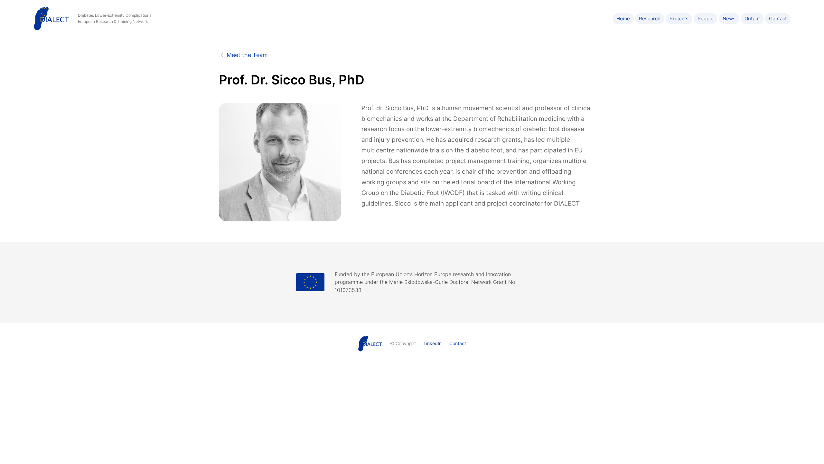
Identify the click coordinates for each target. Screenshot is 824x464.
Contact (457, 343)
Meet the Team (247, 54)
